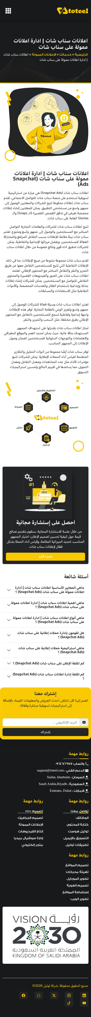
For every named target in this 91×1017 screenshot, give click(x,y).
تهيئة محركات (77, 872)
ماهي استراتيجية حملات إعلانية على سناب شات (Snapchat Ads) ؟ (51, 650)
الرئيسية (81, 54)
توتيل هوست (78, 831)
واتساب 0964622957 (70, 764)
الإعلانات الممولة (44, 54)
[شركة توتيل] (8, 11)
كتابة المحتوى (77, 824)
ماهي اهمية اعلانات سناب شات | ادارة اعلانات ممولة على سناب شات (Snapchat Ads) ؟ (47, 604)
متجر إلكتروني (32, 845)
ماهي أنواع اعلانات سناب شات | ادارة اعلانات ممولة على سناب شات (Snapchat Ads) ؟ (48, 619)
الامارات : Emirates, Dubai (67, 791)
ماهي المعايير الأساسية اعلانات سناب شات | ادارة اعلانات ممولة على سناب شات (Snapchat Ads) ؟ (49, 589)
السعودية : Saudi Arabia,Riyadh (62, 784)
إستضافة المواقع (75, 892)
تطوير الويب (79, 899)
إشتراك (45, 732)
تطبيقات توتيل (77, 845)
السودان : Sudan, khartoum (66, 777)
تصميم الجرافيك (30, 818)
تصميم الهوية (77, 885)
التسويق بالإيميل (75, 838)
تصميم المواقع (76, 865)
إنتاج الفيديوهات (30, 831)
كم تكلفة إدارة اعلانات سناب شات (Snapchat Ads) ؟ (48, 676)
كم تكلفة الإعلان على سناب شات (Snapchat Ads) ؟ (48, 663)
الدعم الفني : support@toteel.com (61, 770)
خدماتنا (65, 54)
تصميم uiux (34, 811)
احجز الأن (45, 556)
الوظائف (82, 818)
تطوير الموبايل (77, 879)
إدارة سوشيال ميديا (28, 838)
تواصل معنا (79, 811)
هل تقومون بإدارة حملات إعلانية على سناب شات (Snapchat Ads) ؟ (50, 634)
